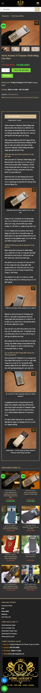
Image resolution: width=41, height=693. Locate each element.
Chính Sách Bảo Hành (8, 625)
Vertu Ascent (8, 97)
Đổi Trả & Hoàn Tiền (8, 628)
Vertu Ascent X (18, 97)
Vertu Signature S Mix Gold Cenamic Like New (10, 587)
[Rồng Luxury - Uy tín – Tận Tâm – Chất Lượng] (20, 3)
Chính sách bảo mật (7, 636)
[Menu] (2, 3)
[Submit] (37, 9)
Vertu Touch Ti (30, 556)
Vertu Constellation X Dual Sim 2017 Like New (10, 528)
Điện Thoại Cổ (6, 617)
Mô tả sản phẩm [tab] (13, 116)
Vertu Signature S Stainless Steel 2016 (30, 587)
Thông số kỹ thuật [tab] (14, 120)
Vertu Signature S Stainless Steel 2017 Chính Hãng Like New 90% (10, 495)
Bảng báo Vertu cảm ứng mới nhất (30, 528)
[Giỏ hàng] (37, 3)
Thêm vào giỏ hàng (21, 70)
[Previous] (5, 32)
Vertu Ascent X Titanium (31, 97)
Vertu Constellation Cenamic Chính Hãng (30, 493)
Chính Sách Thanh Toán (9, 631)
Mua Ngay (7, 76)
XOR (2, 608)
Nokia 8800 (5, 611)
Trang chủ (5, 16)
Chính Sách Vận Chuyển (9, 633)
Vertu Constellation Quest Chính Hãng (10, 557)
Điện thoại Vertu (17, 16)
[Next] (36, 32)
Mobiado (4, 614)
